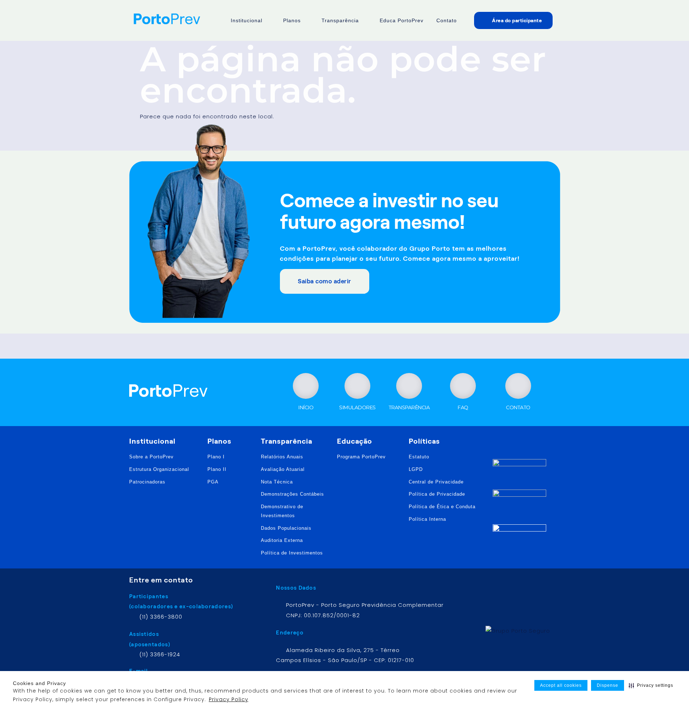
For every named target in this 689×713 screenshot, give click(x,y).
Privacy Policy (228, 699)
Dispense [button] (607, 685)
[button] (651, 685)
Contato (446, 20)
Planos (292, 20)
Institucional (246, 20)
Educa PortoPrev (401, 20)
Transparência (340, 20)
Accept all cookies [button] (561, 685)
